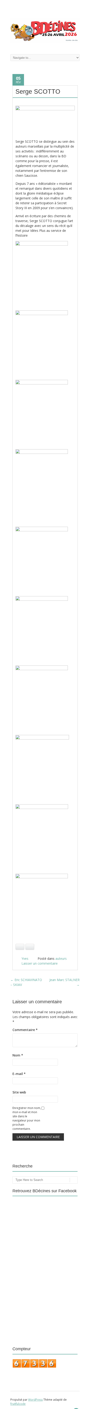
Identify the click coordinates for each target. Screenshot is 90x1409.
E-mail (19, 1073)
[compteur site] (34, 1367)
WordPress (35, 1400)
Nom (17, 1055)
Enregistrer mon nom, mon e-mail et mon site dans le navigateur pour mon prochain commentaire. (26, 1118)
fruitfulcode (18, 1404)
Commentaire (25, 1030)
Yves (24, 958)
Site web (19, 1092)
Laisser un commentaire (39, 963)
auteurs (61, 958)
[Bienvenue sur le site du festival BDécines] (45, 42)
